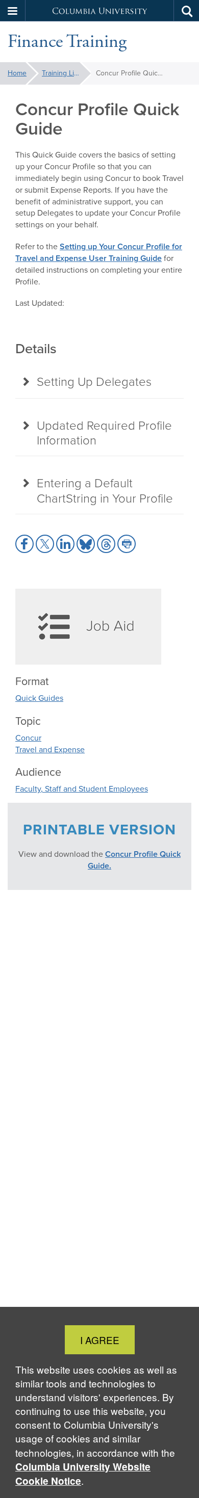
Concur (28, 738)
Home (17, 73)
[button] (13, 10)
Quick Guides (39, 698)
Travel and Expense (50, 749)
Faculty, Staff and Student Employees (81, 789)
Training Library (66, 73)
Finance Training (67, 42)
